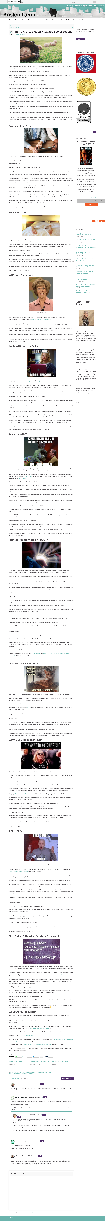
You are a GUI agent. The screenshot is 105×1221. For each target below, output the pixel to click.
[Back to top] (101, 1217)
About (81, 19)
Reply (42, 1084)
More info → (93, 197)
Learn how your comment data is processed (40, 1212)
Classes (17, 19)
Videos (48, 19)
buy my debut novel (20, 794)
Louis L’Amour (22, 478)
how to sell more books (30, 1072)
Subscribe (80, 39)
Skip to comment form (67, 1078)
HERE (35, 653)
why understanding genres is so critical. (31, 381)
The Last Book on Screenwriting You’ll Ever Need (58, 974)
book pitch (13, 1072)
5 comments (15, 1079)
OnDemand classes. (29, 1035)
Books (41, 19)
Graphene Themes (19, 1219)
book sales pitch (20, 1072)
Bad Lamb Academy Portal (29, 19)
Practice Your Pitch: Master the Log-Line (38, 1028)
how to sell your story (42, 1072)
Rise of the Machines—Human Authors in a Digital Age (86, 143)
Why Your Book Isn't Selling (15, 1061)
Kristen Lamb (18, 34)
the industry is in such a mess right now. (41, 319)
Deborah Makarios (20, 1097)
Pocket (24, 1057)
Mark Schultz (19, 1084)
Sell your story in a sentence (26, 1073)
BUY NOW (92, 204)
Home (10, 19)
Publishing (24, 34)
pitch (17, 1073)
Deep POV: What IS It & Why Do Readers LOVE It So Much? (58, 26)
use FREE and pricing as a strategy (19, 871)
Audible (29, 707)
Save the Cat (43, 974)
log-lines (14, 1073)
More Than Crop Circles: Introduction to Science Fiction (37, 1044)
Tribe (53, 19)
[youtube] (22, 2)
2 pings (25, 1079)
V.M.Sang (17, 1155)
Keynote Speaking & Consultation (67, 19)
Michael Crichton (28, 476)
